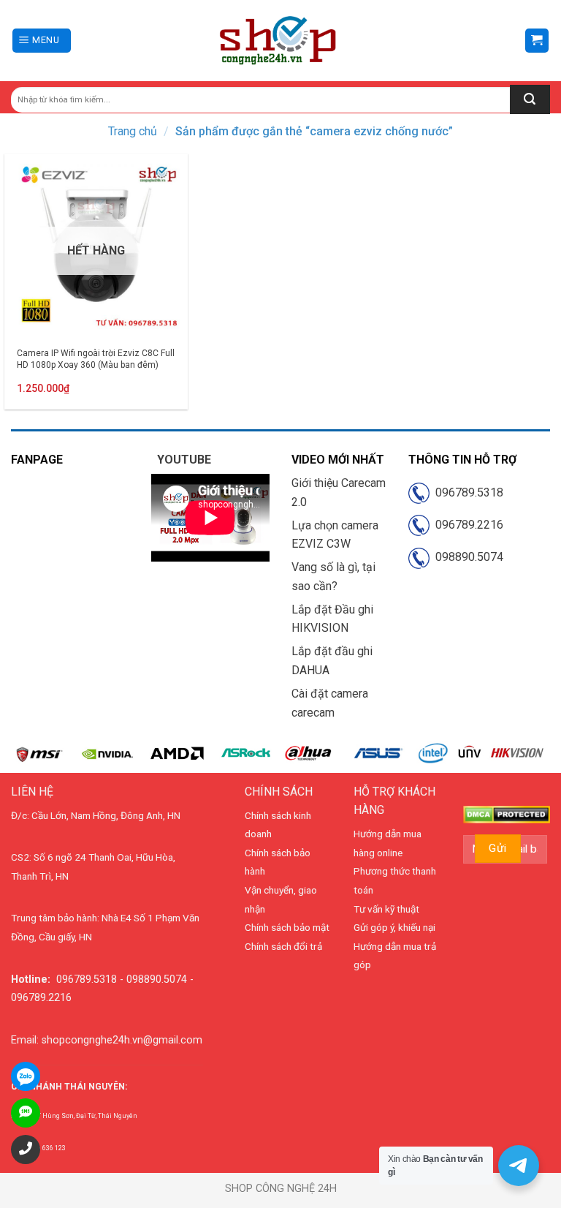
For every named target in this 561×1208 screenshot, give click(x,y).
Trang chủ (132, 131)
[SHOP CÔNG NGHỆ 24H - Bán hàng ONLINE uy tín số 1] (278, 41)
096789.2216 (466, 525)
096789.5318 (466, 492)
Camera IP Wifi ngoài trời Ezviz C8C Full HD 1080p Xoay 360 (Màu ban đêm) (96, 359)
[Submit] (530, 99)
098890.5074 (466, 557)
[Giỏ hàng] (537, 41)
